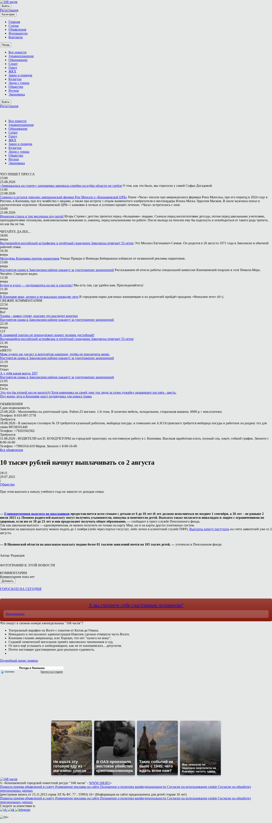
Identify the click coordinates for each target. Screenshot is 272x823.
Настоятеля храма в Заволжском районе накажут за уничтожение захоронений (57, 270)
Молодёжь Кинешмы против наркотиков (29, 258)
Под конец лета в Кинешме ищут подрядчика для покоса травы (46, 396)
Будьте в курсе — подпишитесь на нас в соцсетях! (36, 285)
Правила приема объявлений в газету (27, 787)
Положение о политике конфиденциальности (133, 787)
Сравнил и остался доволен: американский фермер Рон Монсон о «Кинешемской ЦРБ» (63, 197)
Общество (7, 484)
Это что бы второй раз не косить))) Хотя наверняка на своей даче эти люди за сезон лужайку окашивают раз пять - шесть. (88, 392)
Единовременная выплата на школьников (37, 514)
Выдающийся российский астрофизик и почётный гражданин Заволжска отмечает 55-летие (67, 243)
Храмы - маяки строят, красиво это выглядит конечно (39, 316)
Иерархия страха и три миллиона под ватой (32, 216)
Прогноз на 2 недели (52, 671)
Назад (6, 44)
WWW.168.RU (99, 783)
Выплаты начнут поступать (209, 529)
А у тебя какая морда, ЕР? (19, 373)
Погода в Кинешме (32, 668)
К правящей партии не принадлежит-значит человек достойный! (47, 335)
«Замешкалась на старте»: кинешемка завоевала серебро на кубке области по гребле (61, 185)
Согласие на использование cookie (192, 787)
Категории (8, 14)
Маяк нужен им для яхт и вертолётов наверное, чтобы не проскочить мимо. (55, 354)
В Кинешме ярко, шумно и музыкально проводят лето (39, 297)
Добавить (8, 581)
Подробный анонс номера (19, 660)
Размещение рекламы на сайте (77, 787)
